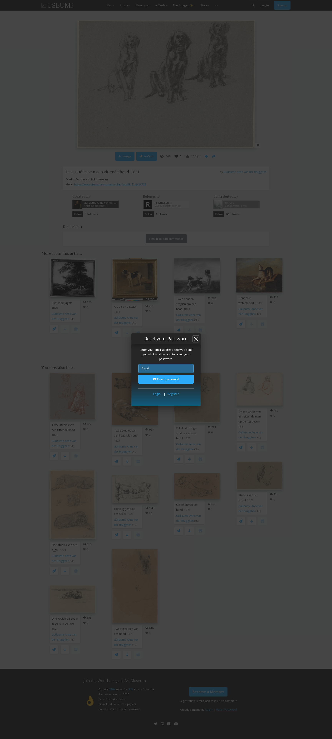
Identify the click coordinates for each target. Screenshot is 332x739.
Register (173, 394)
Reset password (167, 379)
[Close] (196, 339)
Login (156, 394)
